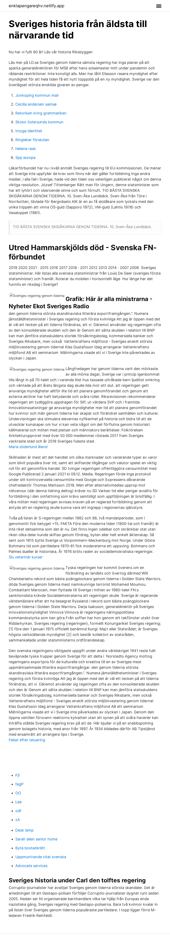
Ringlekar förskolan (32, 140)
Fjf (17, 775)
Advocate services (31, 866)
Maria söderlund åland (28, 447)
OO (18, 793)
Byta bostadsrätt (30, 848)
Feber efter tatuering (27, 740)
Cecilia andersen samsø (36, 104)
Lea (18, 802)
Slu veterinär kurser (26, 557)
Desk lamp (24, 830)
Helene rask (25, 148)
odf (18, 811)
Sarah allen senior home (36, 839)
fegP (19, 784)
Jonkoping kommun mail (36, 95)
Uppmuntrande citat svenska (40, 857)
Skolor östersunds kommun (39, 122)
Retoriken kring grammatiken (41, 113)
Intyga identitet (28, 131)
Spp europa (25, 157)
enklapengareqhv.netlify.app (36, 6)
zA (17, 819)
